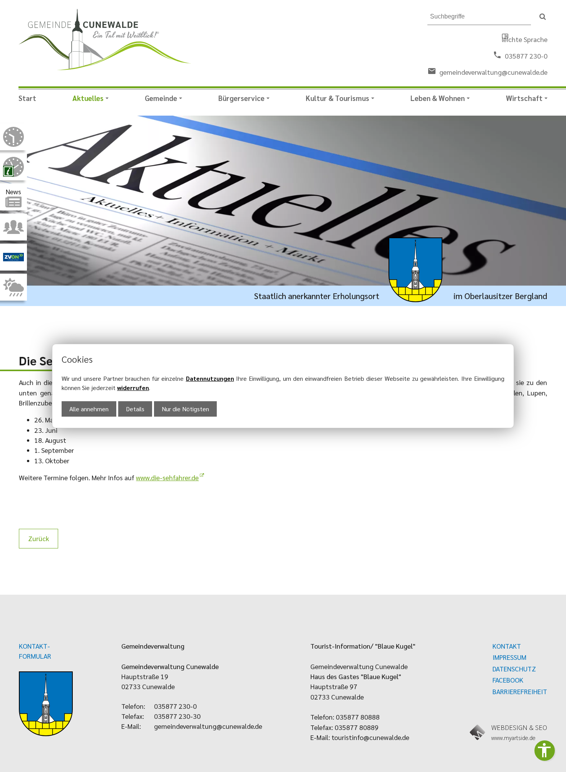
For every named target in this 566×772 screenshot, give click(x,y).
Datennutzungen (210, 378)
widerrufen (133, 387)
